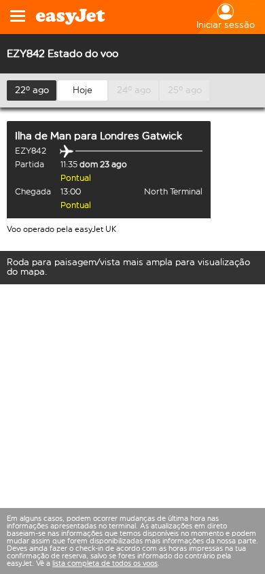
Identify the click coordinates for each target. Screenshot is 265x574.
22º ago (32, 90)
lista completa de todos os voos (105, 563)
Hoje (82, 90)
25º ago (185, 90)
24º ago (134, 90)
